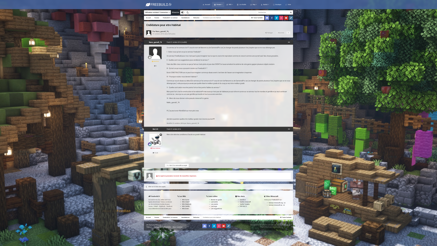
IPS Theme (149, 225)
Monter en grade (216, 200)
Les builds (214, 202)
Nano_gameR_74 (162, 31)
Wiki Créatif (185, 202)
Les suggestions (216, 208)
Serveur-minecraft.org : (276, 203)
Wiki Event (185, 208)
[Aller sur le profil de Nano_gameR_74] (148, 32)
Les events (214, 204)
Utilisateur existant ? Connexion (157, 12)
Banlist (265, 4)
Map (253, 4)
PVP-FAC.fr (243, 206)
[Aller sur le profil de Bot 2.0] (155, 139)
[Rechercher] (291, 12)
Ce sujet (283, 12)
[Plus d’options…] (289, 42)
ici (284, 203)
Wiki (229, 4)
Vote (289, 4)
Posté (174, 42)
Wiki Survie (185, 200)
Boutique (278, 4)
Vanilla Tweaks (245, 204)
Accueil (207, 4)
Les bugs (214, 206)
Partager (270, 33)
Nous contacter (178, 227)
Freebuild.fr (275, 200)
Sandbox (243, 200)
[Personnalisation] (182, 12)
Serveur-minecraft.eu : (276, 205)
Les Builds (242, 4)
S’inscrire (175, 12)
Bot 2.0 (155, 129)
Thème (148, 227)
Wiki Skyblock (186, 204)
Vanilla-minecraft (245, 202)
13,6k (156, 153)
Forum (218, 4)
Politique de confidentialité (162, 227)
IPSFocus (158, 225)
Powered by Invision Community (270, 227)
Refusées (171, 34)
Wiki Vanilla (185, 206)
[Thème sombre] (187, 12)
